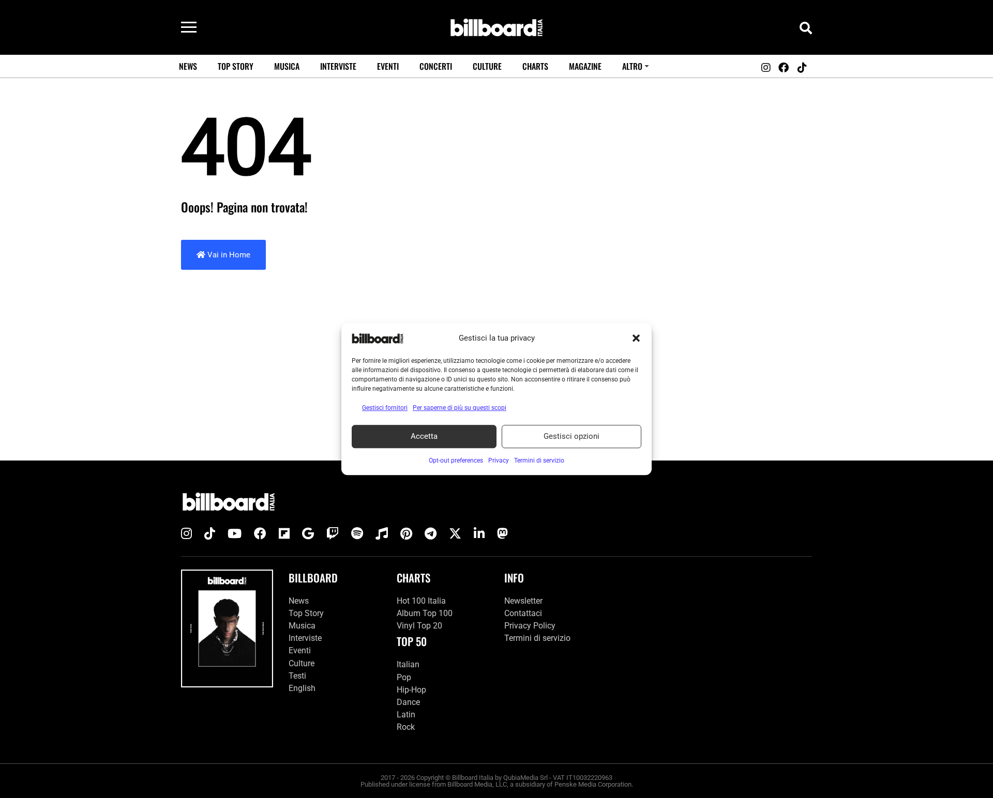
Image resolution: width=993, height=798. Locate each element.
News (188, 66)
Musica (286, 66)
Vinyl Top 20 (419, 626)
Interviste (338, 66)
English (302, 688)
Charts (535, 66)
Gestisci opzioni (571, 436)
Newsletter (523, 601)
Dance (408, 702)
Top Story (235, 66)
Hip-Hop (411, 690)
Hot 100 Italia (421, 601)
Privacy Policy (529, 626)
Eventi (388, 66)
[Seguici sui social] (765, 67)
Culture (487, 66)
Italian (408, 664)
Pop (404, 677)
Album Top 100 (425, 613)
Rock (406, 727)
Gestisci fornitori (385, 407)
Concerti (435, 66)
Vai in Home (227, 254)
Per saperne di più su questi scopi (459, 407)
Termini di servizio (537, 638)
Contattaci (523, 613)
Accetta (424, 436)
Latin (406, 714)
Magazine (585, 66)
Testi (297, 676)
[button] (636, 338)
